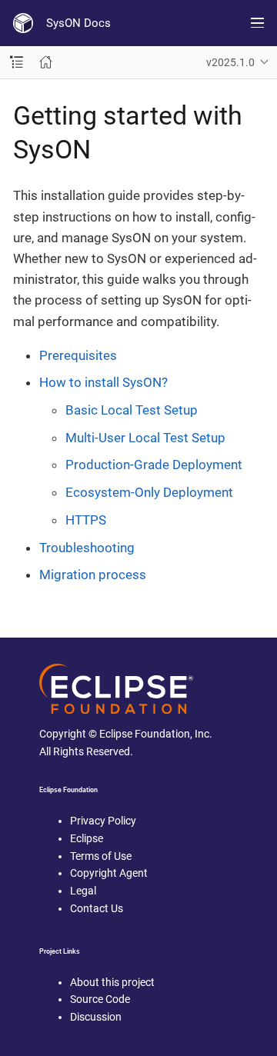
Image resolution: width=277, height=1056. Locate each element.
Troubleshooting (87, 547)
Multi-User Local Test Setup (145, 437)
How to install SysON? (103, 382)
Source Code (100, 999)
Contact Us (96, 908)
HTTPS (85, 520)
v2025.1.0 (230, 62)
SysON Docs (78, 23)
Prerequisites (78, 355)
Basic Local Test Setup (131, 410)
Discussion (96, 1017)
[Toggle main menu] (257, 23)
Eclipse (86, 838)
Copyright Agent (109, 873)
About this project (112, 982)
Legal (83, 890)
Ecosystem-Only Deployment (149, 492)
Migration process (92, 574)
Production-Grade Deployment (153, 464)
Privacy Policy (103, 820)
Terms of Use (101, 856)
